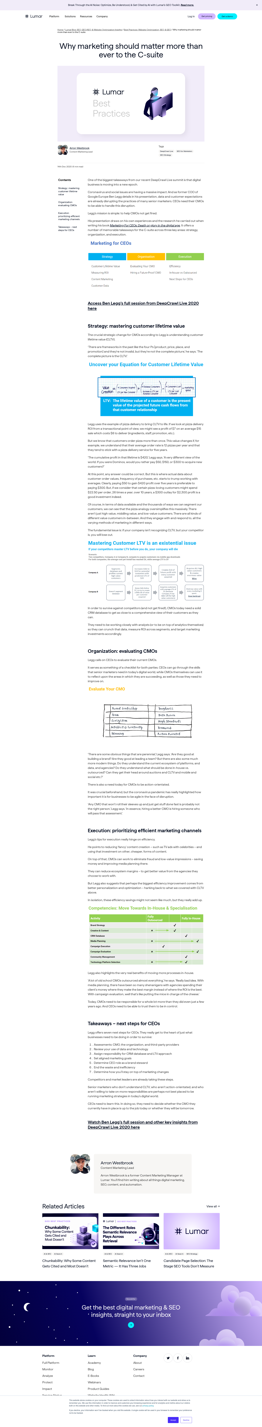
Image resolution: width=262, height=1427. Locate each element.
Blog (91, 1369)
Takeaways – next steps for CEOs (67, 228)
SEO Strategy (165, 155)
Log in (191, 16)
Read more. (187, 5)
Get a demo (227, 16)
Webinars (94, 1382)
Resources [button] (86, 16)
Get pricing (207, 16)
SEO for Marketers (184, 151)
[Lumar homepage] (33, 16)
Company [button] (102, 16)
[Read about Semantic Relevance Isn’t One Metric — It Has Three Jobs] (131, 1231)
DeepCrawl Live (166, 151)
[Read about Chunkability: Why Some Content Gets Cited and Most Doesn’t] (70, 1231)
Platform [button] (54, 16)
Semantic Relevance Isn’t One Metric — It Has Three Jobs (127, 1263)
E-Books (93, 1375)
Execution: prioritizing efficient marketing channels (69, 216)
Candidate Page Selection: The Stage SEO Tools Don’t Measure (189, 1263)
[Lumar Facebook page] (177, 1358)
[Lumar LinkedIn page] (187, 1358)
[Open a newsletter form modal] (131, 1325)
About (137, 1362)
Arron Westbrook (79, 148)
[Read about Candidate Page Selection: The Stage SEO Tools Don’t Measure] (192, 1231)
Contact (138, 1375)
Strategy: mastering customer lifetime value (68, 191)
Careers (138, 1369)
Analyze (47, 1375)
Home (60, 29)
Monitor (47, 1369)
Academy (94, 1362)
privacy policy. (148, 1405)
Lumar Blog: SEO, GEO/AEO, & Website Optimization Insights (93, 29)
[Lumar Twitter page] (168, 1358)
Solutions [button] (70, 16)
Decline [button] (186, 1420)
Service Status (52, 1395)
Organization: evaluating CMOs (67, 204)
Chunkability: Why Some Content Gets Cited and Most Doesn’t (69, 1263)
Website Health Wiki (101, 1395)
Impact (47, 1388)
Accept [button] (173, 1420)
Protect (47, 1382)
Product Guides (98, 1388)
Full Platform (50, 1362)
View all (212, 1206)
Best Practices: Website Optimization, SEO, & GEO (147, 29)
